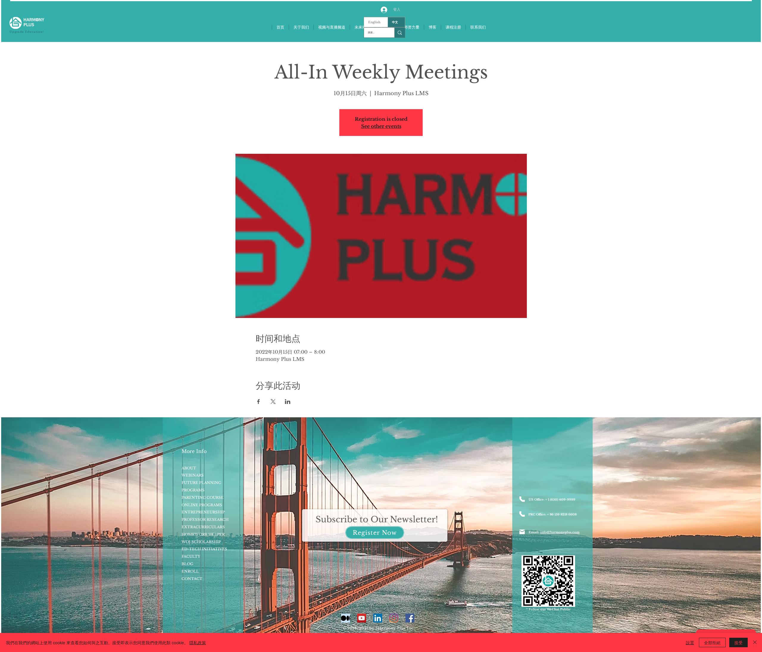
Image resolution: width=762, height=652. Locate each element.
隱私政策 (197, 642)
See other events (381, 126)
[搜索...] (399, 32)
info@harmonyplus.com (560, 532)
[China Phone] (522, 514)
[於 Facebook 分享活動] (258, 401)
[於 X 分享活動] (273, 401)
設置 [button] (690, 642)
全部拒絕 (712, 642)
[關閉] (754, 642)
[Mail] (522, 532)
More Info (194, 451)
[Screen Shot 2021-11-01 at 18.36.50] (345, 618)
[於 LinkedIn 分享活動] (288, 401)
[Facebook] (409, 618)
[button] (375, 532)
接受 (738, 642)
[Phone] (522, 499)
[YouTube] (361, 618)
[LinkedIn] (377, 618)
